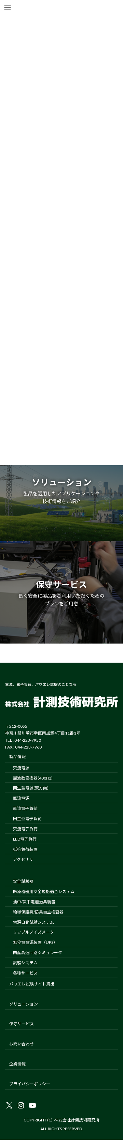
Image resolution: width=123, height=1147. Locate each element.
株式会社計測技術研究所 (76, 1119)
